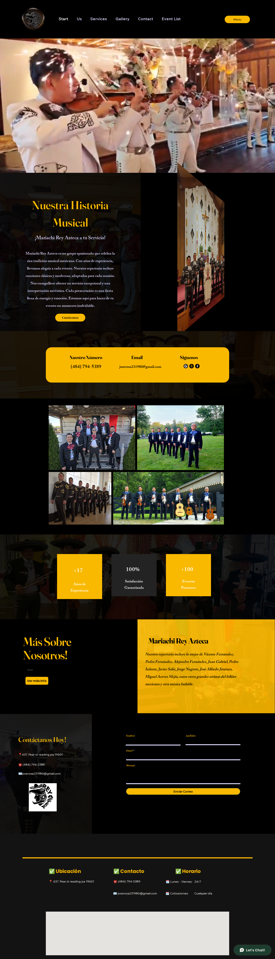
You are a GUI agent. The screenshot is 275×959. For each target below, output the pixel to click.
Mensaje (130, 765)
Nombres (130, 736)
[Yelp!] (191, 366)
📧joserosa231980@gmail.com (39, 773)
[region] (79, 576)
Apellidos (191, 736)
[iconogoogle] (186, 366)
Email (129, 750)
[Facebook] (197, 366)
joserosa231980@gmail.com (140, 367)
